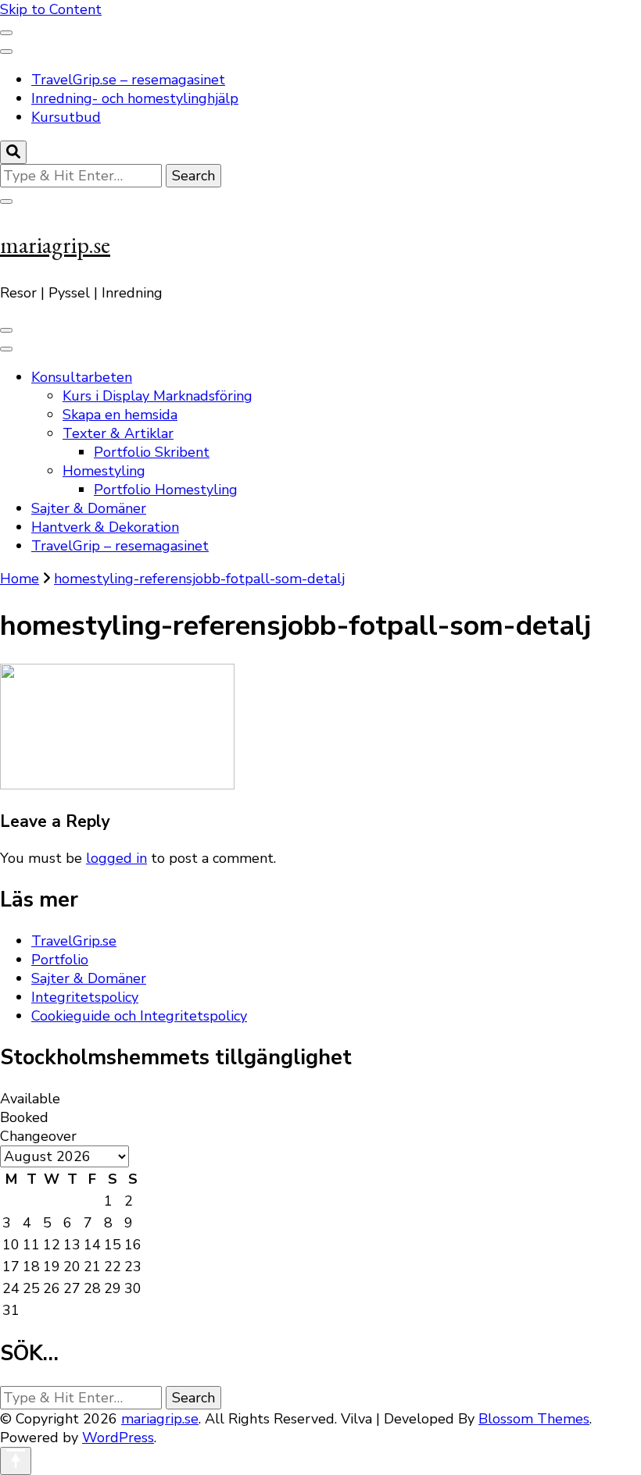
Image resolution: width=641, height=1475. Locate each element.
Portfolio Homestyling (166, 489)
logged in (116, 858)
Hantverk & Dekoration (105, 527)
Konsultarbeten (81, 377)
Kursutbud (66, 117)
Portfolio (59, 959)
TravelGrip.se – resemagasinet (128, 79)
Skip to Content (51, 9)
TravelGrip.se (73, 941)
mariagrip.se (55, 245)
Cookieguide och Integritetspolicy (139, 1015)
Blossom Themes (533, 1418)
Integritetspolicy (84, 997)
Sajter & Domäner (88, 508)
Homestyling (104, 470)
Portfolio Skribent (151, 452)
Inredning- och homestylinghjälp (134, 98)
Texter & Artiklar (118, 433)
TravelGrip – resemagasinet (120, 545)
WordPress (118, 1437)
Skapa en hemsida (120, 414)
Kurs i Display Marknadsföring (157, 396)
